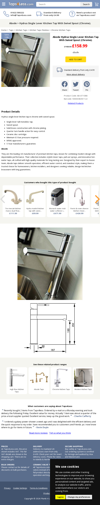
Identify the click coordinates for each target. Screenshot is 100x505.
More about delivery (76, 74)
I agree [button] (60, 497)
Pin (86, 90)
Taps (11, 30)
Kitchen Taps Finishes (39, 30)
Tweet (76, 90)
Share (64, 90)
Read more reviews (38, 433)
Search (86, 4)
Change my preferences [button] (79, 497)
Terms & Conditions (39, 488)
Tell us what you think (60, 433)
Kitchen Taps (21, 30)
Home (4, 30)
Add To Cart (75, 59)
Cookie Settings (20, 488)
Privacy (7, 488)
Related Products (76, 103)
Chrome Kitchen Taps (60, 30)
